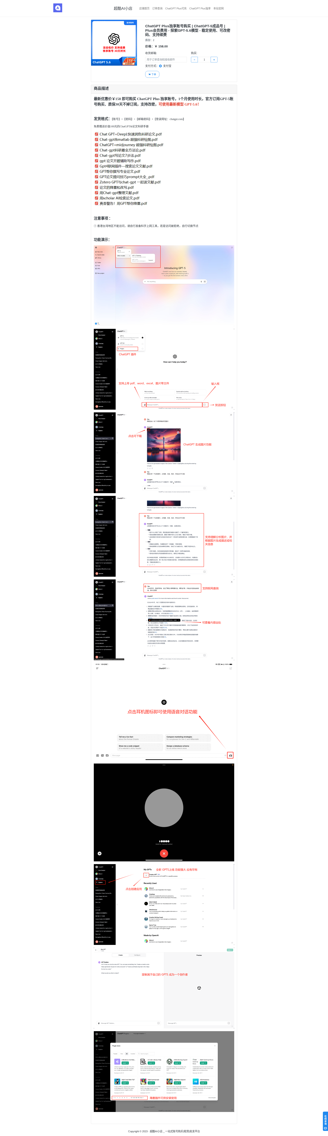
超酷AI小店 (123, 8)
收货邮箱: (151, 53)
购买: (194, 53)
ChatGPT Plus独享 (200, 8)
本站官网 (218, 8)
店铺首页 (144, 8)
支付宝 (167, 65)
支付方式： (152, 65)
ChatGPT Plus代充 (176, 8)
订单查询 (157, 8)
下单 (152, 74)
